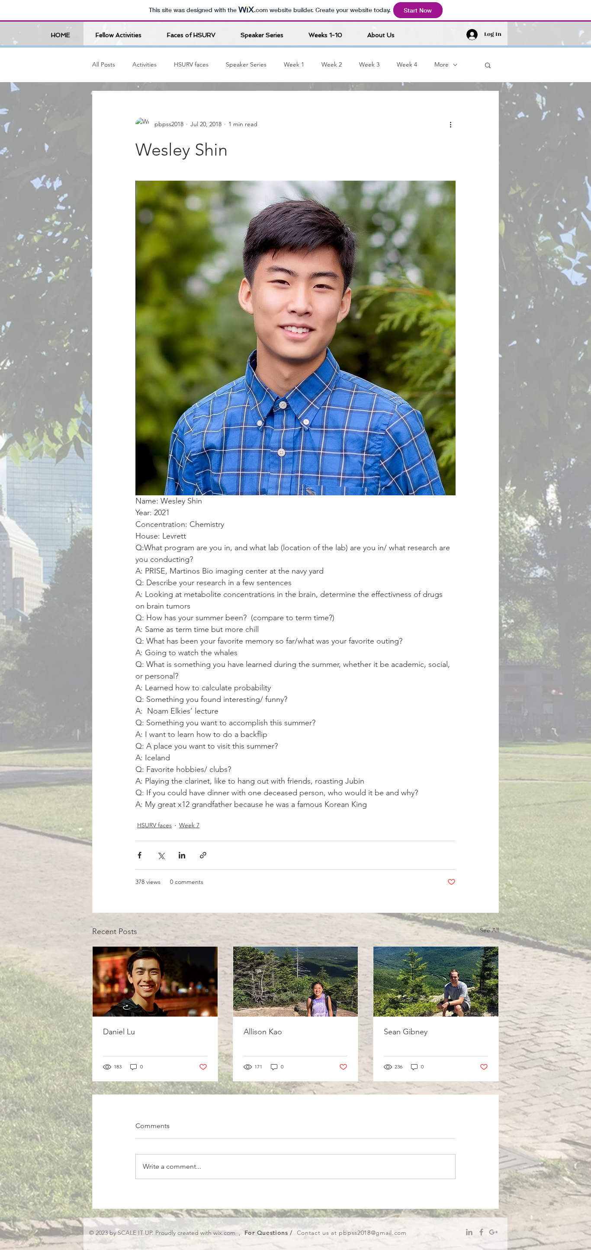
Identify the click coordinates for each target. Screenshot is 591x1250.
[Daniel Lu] (155, 982)
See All (489, 930)
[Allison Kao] (295, 982)
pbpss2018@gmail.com (372, 1233)
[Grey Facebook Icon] (481, 1232)
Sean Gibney (405, 1031)
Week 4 (407, 64)
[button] (488, 64)
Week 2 (331, 64)
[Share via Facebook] (139, 855)
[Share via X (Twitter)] (161, 855)
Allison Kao (263, 1031)
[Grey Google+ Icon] (493, 1232)
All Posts (103, 64)
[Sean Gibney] (435, 982)
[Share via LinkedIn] (182, 855)
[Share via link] (203, 855)
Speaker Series (246, 64)
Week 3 (369, 64)
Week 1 (294, 64)
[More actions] (450, 124)
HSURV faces (191, 64)
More (441, 64)
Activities (144, 64)
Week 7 (189, 825)
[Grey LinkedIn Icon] (469, 1232)
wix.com (224, 1233)
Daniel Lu (119, 1031)
